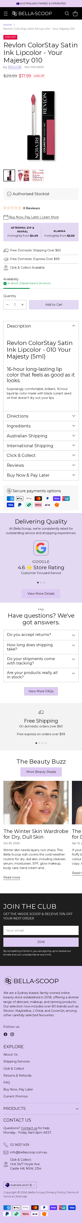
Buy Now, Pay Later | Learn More (34, 217)
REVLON (14, 67)
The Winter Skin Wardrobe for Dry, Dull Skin (35, 834)
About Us (10, 1054)
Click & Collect (13, 1068)
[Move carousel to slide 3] (44, 582)
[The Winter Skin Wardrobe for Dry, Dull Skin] (36, 802)
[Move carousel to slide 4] (45, 743)
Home (7, 24)
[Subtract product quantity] (7, 304)
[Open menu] (5, 13)
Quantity (9, 296)
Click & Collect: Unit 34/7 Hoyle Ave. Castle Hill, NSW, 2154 (25, 1164)
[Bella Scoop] (32, 13)
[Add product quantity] (22, 304)
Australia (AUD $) (21, 1185)
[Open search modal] (66, 13)
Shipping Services (16, 1061)
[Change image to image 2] (23, 175)
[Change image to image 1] (9, 175)
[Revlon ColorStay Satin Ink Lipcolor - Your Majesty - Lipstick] (41, 125)
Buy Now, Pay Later (18, 1089)
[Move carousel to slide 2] (41, 582)
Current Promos (15, 1096)
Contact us (29, 1128)
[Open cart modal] (75, 13)
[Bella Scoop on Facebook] (5, 1035)
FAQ (6, 1082)
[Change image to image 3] (38, 175)
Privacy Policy (55, 1192)
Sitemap (21, 1196)
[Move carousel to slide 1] (38, 582)
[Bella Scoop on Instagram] (12, 1035)
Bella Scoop (36, 1192)
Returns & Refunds (17, 1075)
